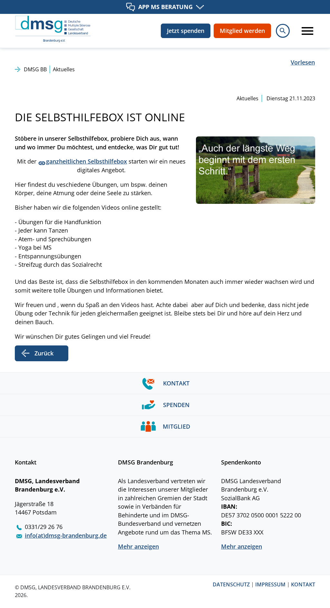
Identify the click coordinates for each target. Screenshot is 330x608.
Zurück (43, 353)
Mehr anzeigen (138, 546)
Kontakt (303, 584)
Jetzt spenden (185, 31)
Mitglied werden (242, 31)
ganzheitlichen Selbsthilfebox (86, 161)
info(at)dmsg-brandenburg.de (66, 535)
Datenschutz (231, 584)
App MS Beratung (165, 7)
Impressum (270, 584)
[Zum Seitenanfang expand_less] (326, 589)
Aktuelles (64, 69)
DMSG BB (35, 69)
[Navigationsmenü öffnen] (304, 31)
